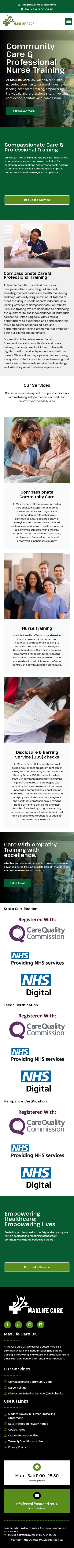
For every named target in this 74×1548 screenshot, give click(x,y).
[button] (68, 21)
